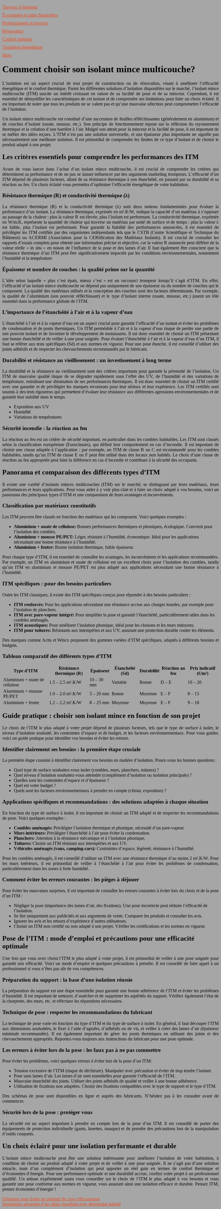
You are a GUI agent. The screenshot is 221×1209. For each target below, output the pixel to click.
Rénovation (12, 31)
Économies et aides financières (30, 15)
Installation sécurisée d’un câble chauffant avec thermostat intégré (61, 1204)
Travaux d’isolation (19, 7)
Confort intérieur (17, 39)
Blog (6, 55)
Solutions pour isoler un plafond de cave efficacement (51, 1198)
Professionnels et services (25, 23)
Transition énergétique (22, 47)
